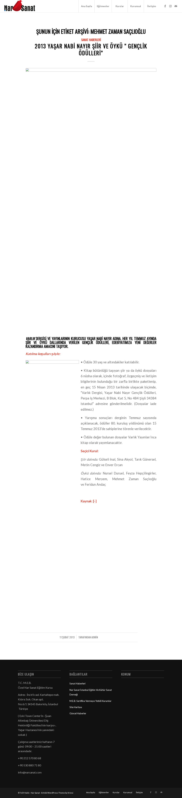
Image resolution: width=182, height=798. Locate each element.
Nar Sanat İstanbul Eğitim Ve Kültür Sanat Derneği (90, 692)
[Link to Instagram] (170, 6)
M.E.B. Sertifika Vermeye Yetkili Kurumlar (90, 701)
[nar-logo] (22, 6)
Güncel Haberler (77, 713)
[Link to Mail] (175, 6)
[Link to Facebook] (165, 6)
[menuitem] (86, 6)
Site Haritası (75, 707)
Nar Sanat (35, 793)
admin (94, 637)
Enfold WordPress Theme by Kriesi (57, 793)
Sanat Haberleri (91, 40)
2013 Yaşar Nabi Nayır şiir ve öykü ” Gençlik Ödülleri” (91, 49)
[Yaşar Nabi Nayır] (91, 201)
